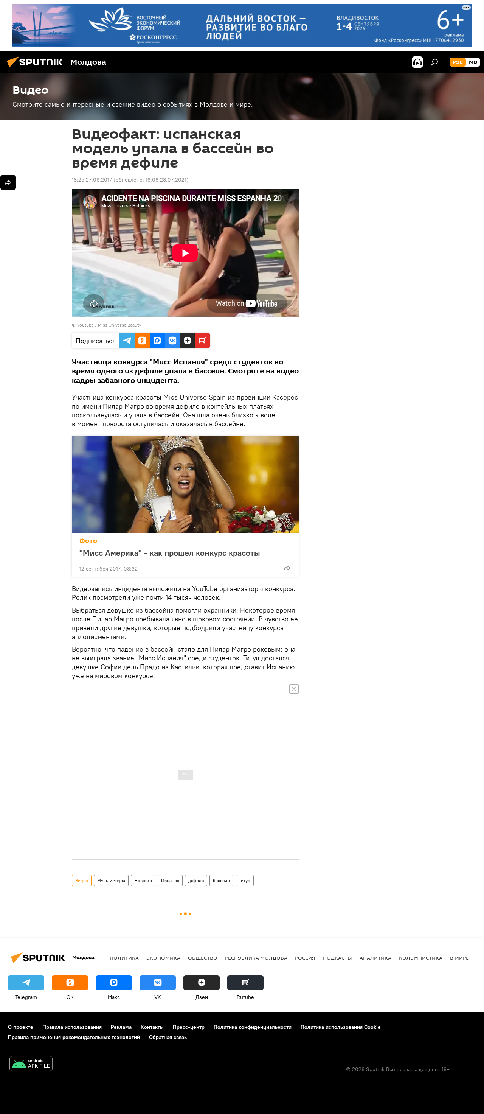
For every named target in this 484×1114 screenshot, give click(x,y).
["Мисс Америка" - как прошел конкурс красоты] (185, 484)
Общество (202, 957)
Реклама (121, 1027)
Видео (81, 880)
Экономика (163, 957)
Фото (88, 541)
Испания (170, 880)
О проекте (20, 1027)
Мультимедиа (111, 880)
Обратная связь (168, 1037)
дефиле (196, 880)
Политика (124, 957)
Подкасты (337, 957)
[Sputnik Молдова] (37, 68)
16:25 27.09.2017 (92, 179)
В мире (459, 957)
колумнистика (420, 957)
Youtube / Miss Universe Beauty (109, 325)
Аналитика (375, 957)
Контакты (152, 1027)
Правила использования (72, 1027)
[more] (287, 568)
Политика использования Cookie (341, 1027)
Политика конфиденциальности (253, 1027)
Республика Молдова (256, 957)
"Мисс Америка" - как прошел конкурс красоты (169, 553)
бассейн (221, 880)
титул (244, 880)
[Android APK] (31, 1064)
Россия (305, 957)
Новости (143, 880)
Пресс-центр (189, 1027)
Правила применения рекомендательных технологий (74, 1037)
